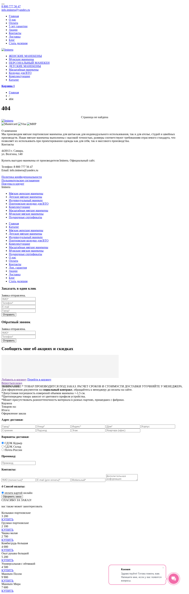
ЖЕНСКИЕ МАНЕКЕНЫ (25, 56)
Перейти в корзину (39, 379)
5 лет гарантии (18, 26)
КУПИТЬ (7, 519)
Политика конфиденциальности (21, 176)
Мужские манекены (21, 59)
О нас (12, 19)
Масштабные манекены (24, 69)
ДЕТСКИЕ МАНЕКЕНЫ (25, 66)
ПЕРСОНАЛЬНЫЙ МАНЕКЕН (29, 62)
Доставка (14, 36)
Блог (12, 39)
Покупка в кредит (12, 183)
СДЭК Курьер (13, 443)
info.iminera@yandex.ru (15, 9)
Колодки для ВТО (20, 72)
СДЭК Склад (13, 446)
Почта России (13, 449)
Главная (14, 16)
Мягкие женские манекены (26, 193)
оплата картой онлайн (18, 492)
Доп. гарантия (18, 267)
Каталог (14, 79)
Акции (13, 29)
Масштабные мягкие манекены (28, 210)
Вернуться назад (11, 383)
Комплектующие (19, 76)
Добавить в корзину (14, 379)
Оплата (13, 23)
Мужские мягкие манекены (26, 213)
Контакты (15, 33)
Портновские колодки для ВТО (29, 203)
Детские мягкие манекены (25, 196)
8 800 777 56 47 (11, 6)
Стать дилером (18, 43)
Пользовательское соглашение (20, 180)
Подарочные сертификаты (25, 217)
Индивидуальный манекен (26, 200)
